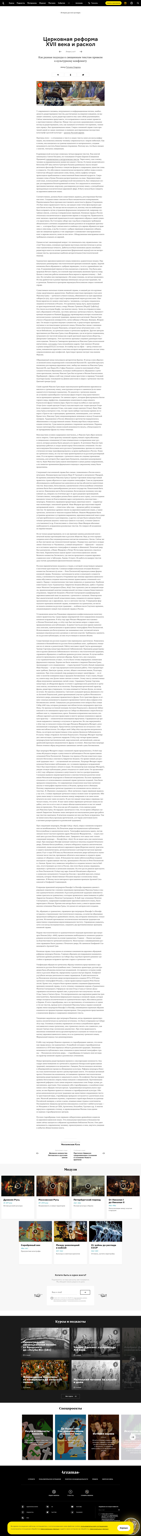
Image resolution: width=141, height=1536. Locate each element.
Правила (95, 1479)
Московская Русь (70, 1144)
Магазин (51, 3)
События (61, 3)
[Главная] (70, 1472)
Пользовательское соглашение (50, 1479)
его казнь (53, 344)
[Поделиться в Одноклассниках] (70, 75)
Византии (66, 314)
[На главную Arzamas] (3, 3)
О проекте (31, 1479)
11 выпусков (129, 1387)
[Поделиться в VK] (58, 75)
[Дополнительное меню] (69, 3)
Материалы (32, 3)
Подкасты (21, 3)
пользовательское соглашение (77, 1300)
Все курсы (69, 1396)
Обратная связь (107, 1479)
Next (133, 1359)
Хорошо (124, 1528)
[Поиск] (138, 3)
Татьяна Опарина (73, 67)
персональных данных (49, 1529)
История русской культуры (70, 13)
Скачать (113, 3)
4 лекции (78, 1387)
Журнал (42, 3)
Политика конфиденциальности (76, 1479)
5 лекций (78, 1355)
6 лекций (27, 1355)
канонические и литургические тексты (62, 159)
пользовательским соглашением (94, 1526)
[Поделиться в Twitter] (83, 75)
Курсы (11, 3)
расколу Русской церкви (74, 133)
